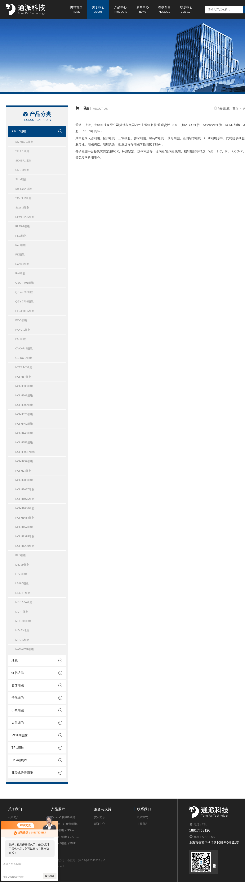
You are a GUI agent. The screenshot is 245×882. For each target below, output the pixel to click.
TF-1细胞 (17, 747)
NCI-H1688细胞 (24, 517)
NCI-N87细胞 (23, 376)
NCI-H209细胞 (24, 480)
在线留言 (164, 9)
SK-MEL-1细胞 (24, 141)
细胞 (14, 660)
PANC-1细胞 (22, 329)
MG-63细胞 (22, 630)
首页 (235, 108)
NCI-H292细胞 (24, 461)
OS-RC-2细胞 (23, 357)
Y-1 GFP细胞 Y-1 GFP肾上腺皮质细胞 (65, 836)
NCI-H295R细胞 (25, 451)
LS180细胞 (22, 583)
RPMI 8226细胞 (24, 216)
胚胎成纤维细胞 (22, 772)
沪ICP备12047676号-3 (91, 860)
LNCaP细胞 (22, 564)
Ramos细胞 (22, 263)
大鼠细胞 (17, 722)
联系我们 (186, 9)
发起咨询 (49, 876)
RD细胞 (19, 254)
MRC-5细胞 (22, 639)
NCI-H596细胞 (24, 404)
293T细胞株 (19, 735)
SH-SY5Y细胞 (23, 188)
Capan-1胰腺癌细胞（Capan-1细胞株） (65, 817)
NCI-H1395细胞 (24, 536)
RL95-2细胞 (22, 226)
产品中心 (120, 9)
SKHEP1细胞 (23, 160)
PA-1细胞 (20, 339)
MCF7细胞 (21, 611)
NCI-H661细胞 (24, 395)
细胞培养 (17, 672)
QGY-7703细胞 (24, 292)
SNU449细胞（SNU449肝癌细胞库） (65, 843)
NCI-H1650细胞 (24, 508)
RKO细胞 (20, 235)
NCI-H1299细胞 (24, 545)
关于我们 (98, 9)
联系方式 (142, 817)
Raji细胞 (20, 273)
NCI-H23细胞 (23, 470)
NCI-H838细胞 (24, 386)
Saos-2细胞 (22, 207)
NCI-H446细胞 (24, 433)
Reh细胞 (20, 245)
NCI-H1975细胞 (24, 498)
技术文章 (99, 817)
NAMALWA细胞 (24, 649)
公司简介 (13, 817)
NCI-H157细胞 (24, 527)
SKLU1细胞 (22, 151)
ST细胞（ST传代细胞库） (65, 823)
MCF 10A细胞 (23, 602)
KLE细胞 (20, 555)
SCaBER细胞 (23, 198)
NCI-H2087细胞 (24, 489)
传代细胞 (17, 697)
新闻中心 (142, 9)
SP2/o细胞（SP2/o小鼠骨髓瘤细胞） (65, 830)
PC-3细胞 (21, 320)
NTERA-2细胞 (23, 367)
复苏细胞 (17, 685)
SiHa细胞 (20, 179)
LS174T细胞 (22, 592)
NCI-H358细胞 (24, 442)
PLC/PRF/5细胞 (24, 310)
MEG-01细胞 (23, 621)
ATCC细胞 (18, 131)
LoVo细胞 (21, 574)
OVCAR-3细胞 (24, 348)
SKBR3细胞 (22, 169)
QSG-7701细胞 (24, 282)
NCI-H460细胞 (24, 423)
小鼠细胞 (17, 710)
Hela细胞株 (19, 760)
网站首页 (76, 9)
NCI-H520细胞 (24, 414)
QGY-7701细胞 (24, 301)
